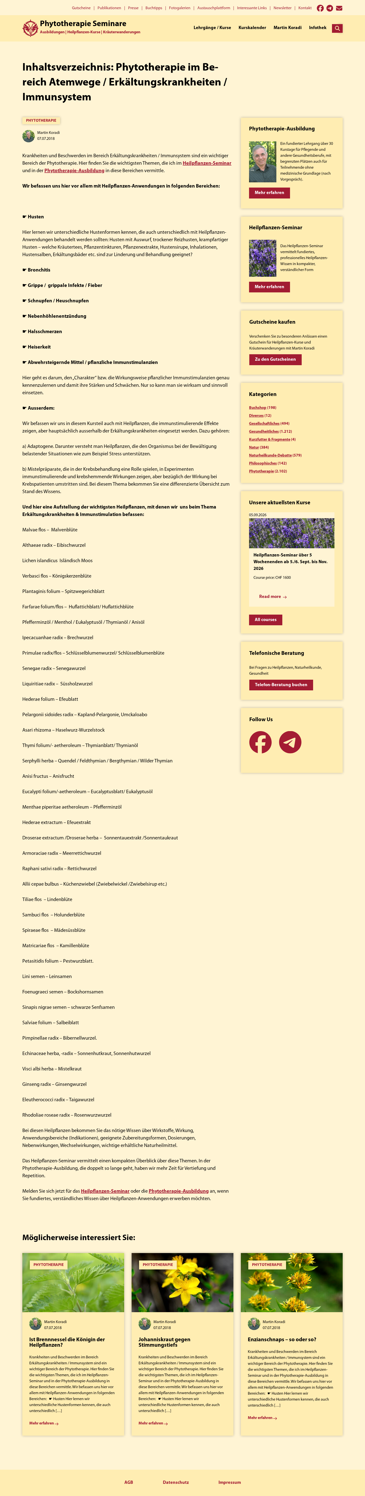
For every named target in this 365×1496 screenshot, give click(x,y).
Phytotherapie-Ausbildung (74, 170)
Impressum (230, 1483)
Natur (254, 448)
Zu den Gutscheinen (275, 359)
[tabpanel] (73, 1344)
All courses (266, 620)
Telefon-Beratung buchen (281, 685)
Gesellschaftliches (264, 424)
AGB (128, 1483)
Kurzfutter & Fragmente (269, 440)
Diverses (256, 416)
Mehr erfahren (269, 193)
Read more (270, 597)
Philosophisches (263, 464)
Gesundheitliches (264, 432)
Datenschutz (176, 1483)
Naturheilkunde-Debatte (270, 456)
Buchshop (257, 408)
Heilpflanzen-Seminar (207, 163)
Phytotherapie (41, 121)
